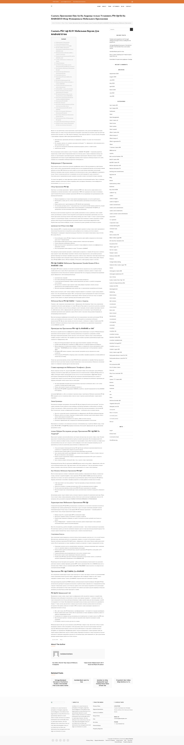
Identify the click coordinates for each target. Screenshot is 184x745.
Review (111, 382)
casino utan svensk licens (116, 207)
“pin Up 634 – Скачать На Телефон (64, 89)
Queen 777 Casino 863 (116, 379)
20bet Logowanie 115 (115, 141)
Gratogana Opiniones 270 (116, 274)
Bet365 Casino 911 (114, 162)
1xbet (111, 114)
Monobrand (113, 316)
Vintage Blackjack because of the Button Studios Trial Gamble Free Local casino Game (121, 46)
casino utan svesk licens (116, 210)
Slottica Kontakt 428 (115, 400)
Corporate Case (114, 222)
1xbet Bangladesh (114, 117)
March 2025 (113, 89)
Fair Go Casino (113, 250)
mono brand (113, 307)
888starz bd (113, 150)
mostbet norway (114, 334)
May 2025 (112, 83)
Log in (111, 430)
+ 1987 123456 (55, 1)
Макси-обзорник (114, 412)
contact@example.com (120, 718)
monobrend (113, 319)
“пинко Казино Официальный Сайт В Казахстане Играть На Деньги (93, 663)
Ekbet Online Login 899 (115, 238)
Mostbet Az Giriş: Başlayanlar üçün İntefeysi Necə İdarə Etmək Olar (102, 682)
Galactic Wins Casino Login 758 (118, 265)
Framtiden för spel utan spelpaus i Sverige (121, 59)
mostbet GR (113, 331)
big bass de (113, 174)
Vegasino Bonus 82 (115, 403)
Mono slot (112, 310)
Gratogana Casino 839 (116, 271)
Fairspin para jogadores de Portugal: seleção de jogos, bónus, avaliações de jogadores (120, 40)
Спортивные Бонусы (61, 75)
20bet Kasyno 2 (114, 135)
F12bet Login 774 (114, 247)
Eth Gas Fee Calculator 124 (117, 241)
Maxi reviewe (113, 295)
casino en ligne (114, 198)
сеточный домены (114, 418)
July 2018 (112, 96)
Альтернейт (112, 409)
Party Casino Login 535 (116, 352)
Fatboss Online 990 (115, 256)
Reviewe (112, 385)
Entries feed (113, 433)
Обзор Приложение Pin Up (62, 44)
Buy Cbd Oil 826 (114, 189)
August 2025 (113, 77)
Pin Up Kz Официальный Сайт (63, 80)
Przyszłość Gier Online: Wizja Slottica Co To (123, 681)
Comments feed (114, 437)
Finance (112, 259)
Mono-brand (113, 313)
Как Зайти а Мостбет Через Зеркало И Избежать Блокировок (64, 663)
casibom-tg (113, 192)
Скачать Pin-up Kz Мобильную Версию (65, 121)
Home (99, 6)
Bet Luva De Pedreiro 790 (116, 156)
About (104, 6)
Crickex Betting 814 (115, 225)
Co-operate (113, 219)
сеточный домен (113, 415)
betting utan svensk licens (117, 171)
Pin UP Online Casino (115, 367)
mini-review (113, 298)
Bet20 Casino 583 (114, 159)
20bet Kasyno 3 (114, 138)
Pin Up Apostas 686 (115, 364)
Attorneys (116, 6)
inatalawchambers (66, 654)
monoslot (112, 325)
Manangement (114, 289)
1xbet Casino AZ (114, 120)
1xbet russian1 (113, 129)
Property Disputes (98, 728)
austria (111, 153)
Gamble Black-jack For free (117, 51)
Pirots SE (112, 370)
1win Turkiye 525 (114, 108)
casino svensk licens (115, 204)
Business (112, 186)
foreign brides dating (115, 262)
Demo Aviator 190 (114, 235)
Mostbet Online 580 (115, 337)
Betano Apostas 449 (115, 165)
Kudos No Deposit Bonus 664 (117, 283)
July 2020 (112, 93)
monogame (113, 322)
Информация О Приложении (62, 42)
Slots (111, 397)
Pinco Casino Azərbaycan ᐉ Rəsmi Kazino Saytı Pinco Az (121, 55)
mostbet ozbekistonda (116, 340)
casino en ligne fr (114, 201)
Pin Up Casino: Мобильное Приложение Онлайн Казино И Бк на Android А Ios (64, 49)
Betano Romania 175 (115, 168)
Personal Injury (97, 725)
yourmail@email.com (66, 1)
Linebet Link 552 (114, 286)
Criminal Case (113, 228)
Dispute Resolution (98, 709)
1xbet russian (113, 126)
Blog (122, 6)
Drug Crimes (96, 716)
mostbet (112, 328)
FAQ (94, 719)
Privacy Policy (96, 706)
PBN (111, 361)
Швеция (111, 421)
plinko (111, 376)
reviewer (112, 388)
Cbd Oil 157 (113, 216)
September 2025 (114, 73)
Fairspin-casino (114, 253)
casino (111, 195)
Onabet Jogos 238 (115, 349)
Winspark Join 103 (114, 406)
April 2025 (112, 86)
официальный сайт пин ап (64, 183)
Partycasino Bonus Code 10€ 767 (118, 358)
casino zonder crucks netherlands (119, 213)
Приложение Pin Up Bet (62, 101)
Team (109, 6)
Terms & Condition (98, 712)
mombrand (113, 304)
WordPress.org (113, 440)
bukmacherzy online (115, 183)
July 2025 (112, 80)
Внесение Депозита (60, 102)
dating (111, 232)
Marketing (112, 292)
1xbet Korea (113, 123)
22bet (111, 144)
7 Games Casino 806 (115, 147)
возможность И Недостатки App (64, 45)
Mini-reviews (113, 301)
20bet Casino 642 (114, 132)
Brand (111, 180)
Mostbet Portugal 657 (115, 343)
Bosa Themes (129, 738)
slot (111, 394)
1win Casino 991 (114, 105)
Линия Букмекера (60, 63)
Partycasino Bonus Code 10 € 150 (118, 355)
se (110, 391)
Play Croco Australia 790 (116, 373)
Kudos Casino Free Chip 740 (117, 280)
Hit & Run (95, 722)
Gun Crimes (113, 277)
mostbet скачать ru (115, 346)
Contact (128, 6)
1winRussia (112, 111)
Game (111, 268)
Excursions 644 (113, 244)
